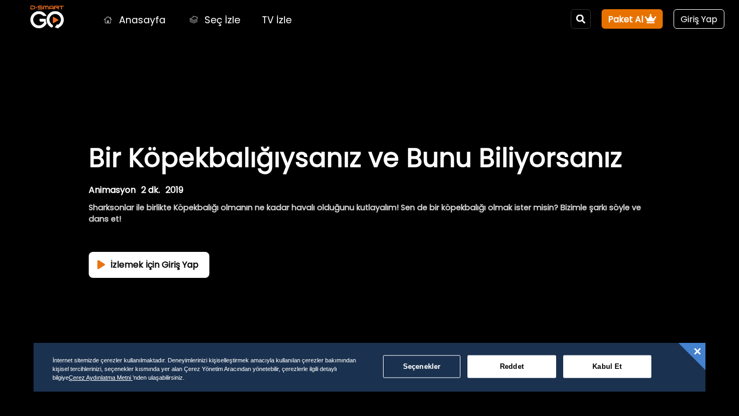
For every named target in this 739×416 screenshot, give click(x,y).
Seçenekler (421, 366)
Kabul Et (607, 366)
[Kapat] (697, 351)
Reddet (512, 366)
